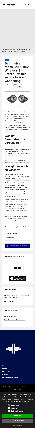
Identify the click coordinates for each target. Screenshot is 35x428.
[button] (10, 237)
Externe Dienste (17, 411)
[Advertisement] (17, 30)
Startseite (4, 49)
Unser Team (6, 371)
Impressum (5, 374)
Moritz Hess (12, 234)
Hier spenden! (9, 301)
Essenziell (15, 405)
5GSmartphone (11, 49)
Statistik (14, 408)
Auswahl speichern (17, 420)
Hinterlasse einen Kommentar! (14, 320)
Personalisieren (17, 426)
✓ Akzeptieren (17, 415)
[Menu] (22, 4)
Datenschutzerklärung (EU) (10, 377)
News (7, 59)
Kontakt (4, 368)
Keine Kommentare (12, 86)
